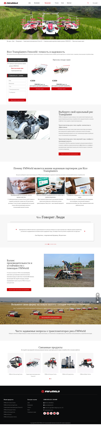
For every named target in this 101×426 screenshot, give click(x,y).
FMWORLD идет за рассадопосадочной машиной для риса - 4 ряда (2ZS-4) (40, 85)
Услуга (29, 407)
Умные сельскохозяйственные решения (69, 154)
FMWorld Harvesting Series (10, 405)
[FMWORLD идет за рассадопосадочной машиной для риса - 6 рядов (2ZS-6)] (61, 69)
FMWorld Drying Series (9, 412)
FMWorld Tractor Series (10, 402)
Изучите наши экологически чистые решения (19, 289)
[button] (45, 244)
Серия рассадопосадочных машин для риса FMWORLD (17, 65)
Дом (29, 402)
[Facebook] (44, 413)
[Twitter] (51, 413)
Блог (29, 410)
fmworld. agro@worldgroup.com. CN (54, 407)
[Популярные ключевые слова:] (88, 3)
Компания (30, 405)
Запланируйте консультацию (50, 317)
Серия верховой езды (16, 70)
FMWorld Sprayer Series (10, 410)
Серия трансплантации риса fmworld (13, 407)
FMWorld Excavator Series (10, 417)
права (63, 423)
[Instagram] (54, 413)
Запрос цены (40, 88)
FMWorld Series (8, 414)
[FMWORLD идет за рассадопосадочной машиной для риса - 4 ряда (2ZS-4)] (40, 69)
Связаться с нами (32, 412)
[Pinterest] (57, 413)
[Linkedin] (48, 413)
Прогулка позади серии (17, 68)
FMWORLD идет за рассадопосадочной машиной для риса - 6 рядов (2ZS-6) (61, 85)
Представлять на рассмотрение (17, 100)
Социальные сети (48, 410)
